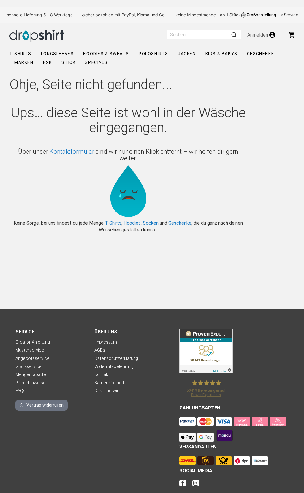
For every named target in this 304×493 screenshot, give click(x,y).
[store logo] (37, 36)
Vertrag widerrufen (45, 405)
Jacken (187, 53)
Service (291, 14)
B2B (47, 62)
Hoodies (132, 223)
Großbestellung (261, 14)
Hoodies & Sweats (106, 53)
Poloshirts (153, 53)
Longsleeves (57, 53)
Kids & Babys (221, 53)
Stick (68, 62)
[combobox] (204, 34)
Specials (96, 62)
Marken (24, 62)
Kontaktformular (72, 151)
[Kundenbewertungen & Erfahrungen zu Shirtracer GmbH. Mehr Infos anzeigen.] (206, 371)
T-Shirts (20, 53)
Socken (151, 223)
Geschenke (260, 53)
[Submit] (234, 34)
